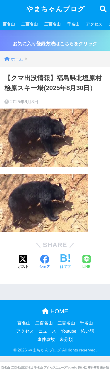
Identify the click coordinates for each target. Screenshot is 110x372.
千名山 (73, 24)
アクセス (94, 24)
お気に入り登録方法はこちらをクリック (55, 43)
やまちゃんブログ (55, 9)
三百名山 (52, 24)
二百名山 (29, 24)
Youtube (68, 331)
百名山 (9, 24)
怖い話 (87, 331)
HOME (58, 311)
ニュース (47, 331)
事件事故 (46, 339)
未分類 (66, 339)
